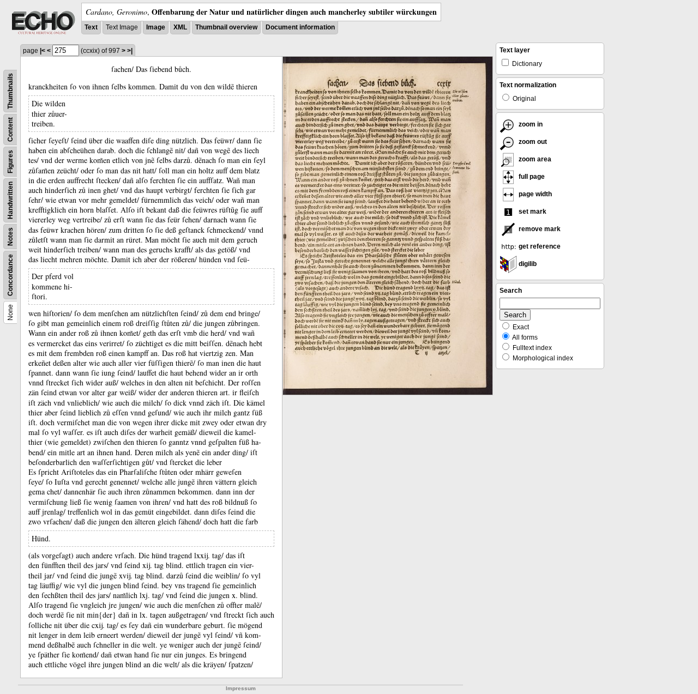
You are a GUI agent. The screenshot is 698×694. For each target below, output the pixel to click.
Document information (300, 27)
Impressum (241, 688)
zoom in (530, 124)
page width (534, 194)
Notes (10, 236)
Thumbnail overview (226, 27)
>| (130, 51)
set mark (531, 211)
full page (531, 176)
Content (10, 129)
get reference (539, 246)
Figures (10, 161)
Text (91, 27)
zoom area (534, 159)
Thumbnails (10, 91)
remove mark (539, 229)
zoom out (532, 142)
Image (155, 27)
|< (42, 51)
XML (180, 27)
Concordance (10, 275)
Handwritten (10, 200)
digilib (527, 264)
